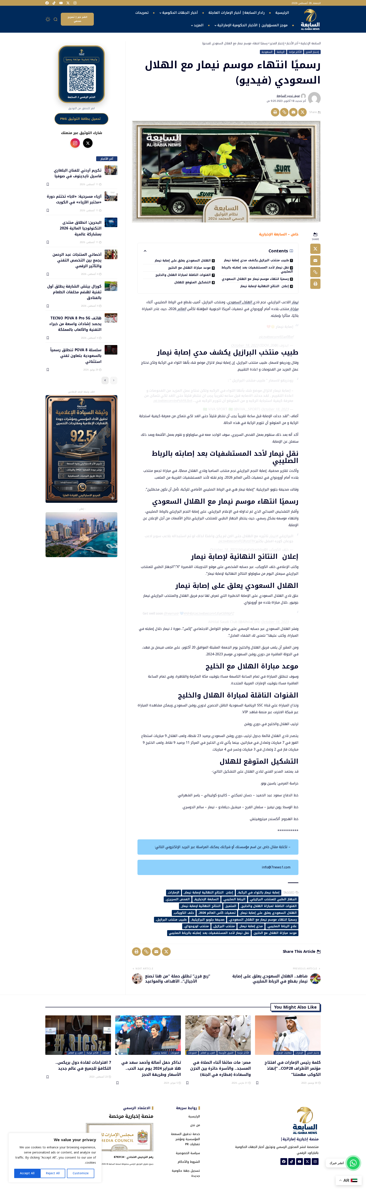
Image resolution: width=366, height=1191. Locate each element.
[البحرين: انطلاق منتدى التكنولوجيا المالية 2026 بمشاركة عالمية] (111, 222)
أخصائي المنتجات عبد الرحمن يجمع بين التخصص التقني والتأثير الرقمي (77, 260)
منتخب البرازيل (224, 926)
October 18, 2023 (244, 345)
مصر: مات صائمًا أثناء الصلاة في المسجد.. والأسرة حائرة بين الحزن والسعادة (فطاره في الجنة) (220, 1068)
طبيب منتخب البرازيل (172, 920)
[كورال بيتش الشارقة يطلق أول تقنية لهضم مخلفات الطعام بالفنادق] (111, 286)
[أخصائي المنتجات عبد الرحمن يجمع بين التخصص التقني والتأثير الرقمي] (111, 254)
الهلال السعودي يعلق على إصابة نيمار (183, 260)
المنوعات (192, 1053)
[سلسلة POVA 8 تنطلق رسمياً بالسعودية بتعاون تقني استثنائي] (111, 350)
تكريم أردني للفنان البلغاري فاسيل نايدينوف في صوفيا (77, 173)
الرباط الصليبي (234, 899)
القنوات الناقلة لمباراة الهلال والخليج (183, 275)
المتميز (231, 906)
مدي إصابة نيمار (251, 926)
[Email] (293, 112)
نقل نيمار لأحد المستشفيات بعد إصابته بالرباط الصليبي (257, 269)
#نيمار (273, 536)
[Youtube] (61, 3)
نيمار (294, 302)
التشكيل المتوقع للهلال (192, 282)
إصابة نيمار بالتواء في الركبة (259, 892)
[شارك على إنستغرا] (75, 143)
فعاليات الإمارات (283, 1053)
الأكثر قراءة (295, 52)
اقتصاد (105, 1053)
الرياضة (280, 52)
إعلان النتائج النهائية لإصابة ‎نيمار (264, 286)
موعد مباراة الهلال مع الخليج (189, 268)
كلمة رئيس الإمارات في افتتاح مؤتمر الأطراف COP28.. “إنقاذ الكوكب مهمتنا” (293, 1068)
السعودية (267, 52)
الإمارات (173, 892)
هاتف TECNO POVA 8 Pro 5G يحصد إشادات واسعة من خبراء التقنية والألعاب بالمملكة (75, 324)
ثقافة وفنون (160, 1053)
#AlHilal (188, 613)
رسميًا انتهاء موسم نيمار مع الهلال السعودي (255, 279)
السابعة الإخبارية (207, 899)
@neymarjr (171, 613)
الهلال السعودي (240, 302)
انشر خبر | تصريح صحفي (77, 19)
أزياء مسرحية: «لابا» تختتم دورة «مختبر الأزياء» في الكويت (74, 199)
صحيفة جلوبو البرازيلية (208, 920)
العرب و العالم (208, 1053)
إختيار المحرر (312, 52)
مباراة (293, 309)
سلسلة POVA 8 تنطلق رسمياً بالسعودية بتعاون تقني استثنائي (75, 356)
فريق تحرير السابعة (288, 95)
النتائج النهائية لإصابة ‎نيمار (201, 906)
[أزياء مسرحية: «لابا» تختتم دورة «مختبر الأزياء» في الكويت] (111, 196)
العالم (181, 309)
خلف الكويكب (184, 913)
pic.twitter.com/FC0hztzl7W (236, 541)
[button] (56, 19)
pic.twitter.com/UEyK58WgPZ (214, 613)
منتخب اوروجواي (197, 926)
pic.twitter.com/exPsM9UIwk (172, 400)
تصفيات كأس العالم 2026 (217, 913)
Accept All (27, 1173)
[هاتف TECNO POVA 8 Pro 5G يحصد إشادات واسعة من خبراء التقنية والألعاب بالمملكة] (111, 318)
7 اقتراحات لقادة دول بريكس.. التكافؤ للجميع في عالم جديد (83, 1065)
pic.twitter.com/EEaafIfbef (276, 337)
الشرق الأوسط (226, 1053)
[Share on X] (302, 112)
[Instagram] (75, 3)
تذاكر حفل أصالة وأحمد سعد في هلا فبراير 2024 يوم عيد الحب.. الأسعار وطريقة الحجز (151, 1068)
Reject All (53, 1173)
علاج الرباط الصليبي (282, 926)
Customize (81, 1173)
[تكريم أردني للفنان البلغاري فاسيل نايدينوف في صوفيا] (111, 170)
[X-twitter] (68, 3)
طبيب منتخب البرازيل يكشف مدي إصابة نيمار (256, 260)
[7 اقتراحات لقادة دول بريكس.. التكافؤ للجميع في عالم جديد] (78, 1035)
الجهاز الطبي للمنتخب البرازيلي (273, 899)
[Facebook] (47, 3)
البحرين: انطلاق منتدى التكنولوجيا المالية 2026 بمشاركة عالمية (80, 228)
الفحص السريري (178, 899)
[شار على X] (88, 143)
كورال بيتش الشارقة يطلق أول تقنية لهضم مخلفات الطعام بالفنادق (74, 292)
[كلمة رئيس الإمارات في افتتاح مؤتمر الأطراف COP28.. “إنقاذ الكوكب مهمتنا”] (288, 1035)
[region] (55, 1158)
